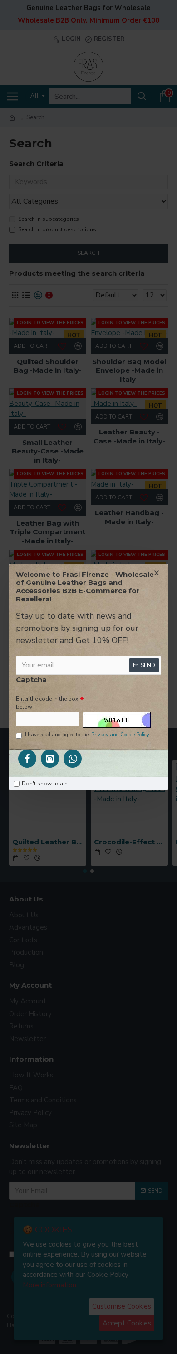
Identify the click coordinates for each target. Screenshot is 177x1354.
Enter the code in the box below (47, 703)
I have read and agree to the (87, 734)
